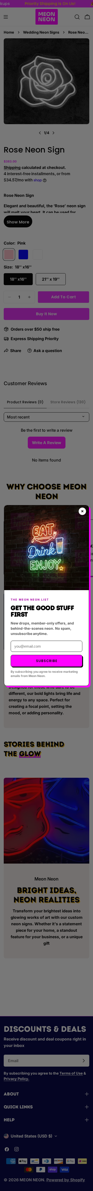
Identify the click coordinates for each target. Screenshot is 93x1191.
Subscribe (46, 660)
